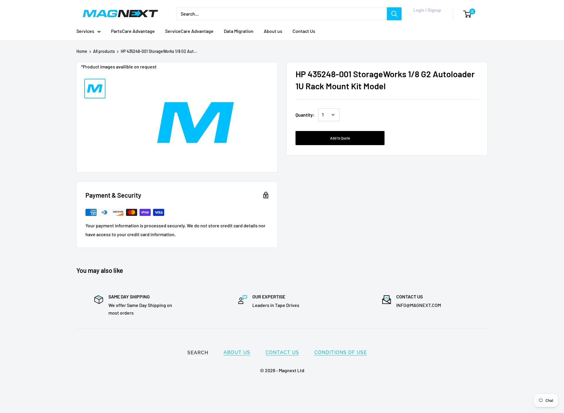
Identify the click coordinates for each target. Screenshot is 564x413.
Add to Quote (340, 138)
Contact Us (304, 31)
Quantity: (305, 114)
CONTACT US (282, 352)
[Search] (394, 13)
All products (104, 51)
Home (81, 51)
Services (85, 31)
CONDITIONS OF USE (340, 352)
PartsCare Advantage (133, 31)
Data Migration (239, 31)
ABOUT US (237, 352)
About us (273, 31)
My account (426, 17)
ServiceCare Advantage (189, 31)
